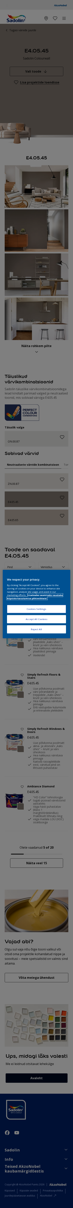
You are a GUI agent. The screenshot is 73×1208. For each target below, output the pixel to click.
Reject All (36, 629)
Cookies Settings (36, 609)
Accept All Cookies (36, 618)
